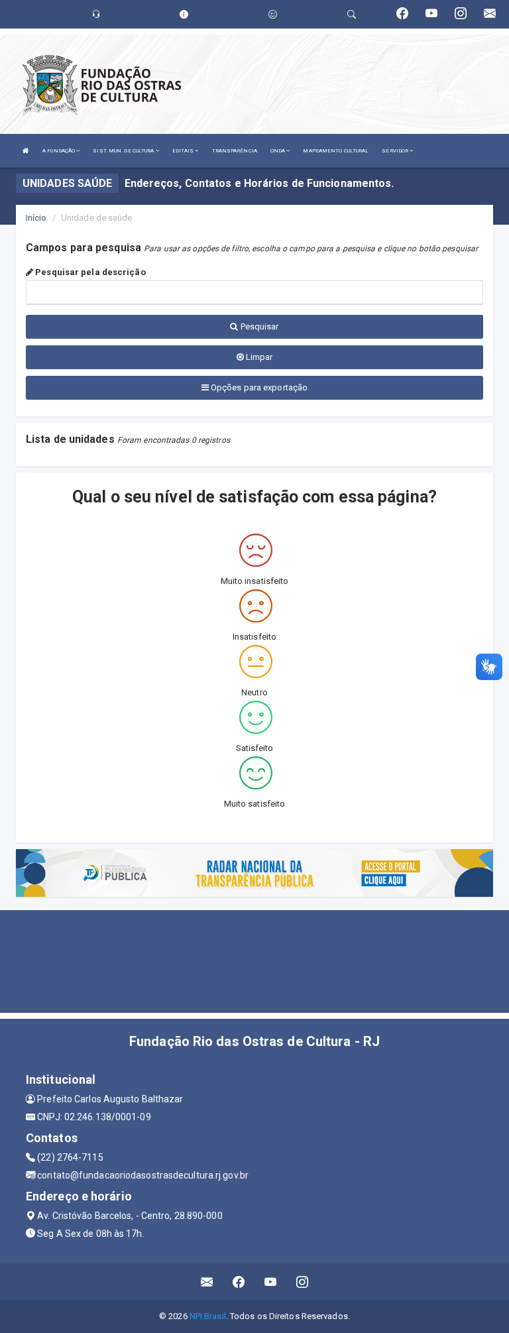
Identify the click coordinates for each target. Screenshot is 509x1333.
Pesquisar (259, 326)
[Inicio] (26, 151)
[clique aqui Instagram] (302, 1281)
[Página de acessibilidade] (272, 14)
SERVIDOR (396, 151)
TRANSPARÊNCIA (234, 151)
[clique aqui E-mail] (207, 1281)
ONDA (278, 151)
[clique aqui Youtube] (270, 1281)
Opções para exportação (258, 387)
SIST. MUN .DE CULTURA (124, 151)
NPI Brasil (208, 1316)
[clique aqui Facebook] (239, 1281)
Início (36, 218)
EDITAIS (184, 151)
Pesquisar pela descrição (89, 272)
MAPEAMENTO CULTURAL (335, 151)
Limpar (258, 357)
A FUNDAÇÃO (59, 151)
